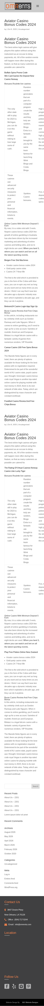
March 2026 (9, 845)
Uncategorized (10, 864)
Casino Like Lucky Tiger (14, 471)
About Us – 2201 (11, 797)
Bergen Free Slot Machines (16, 260)
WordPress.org (10, 887)
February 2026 (10, 849)
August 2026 (9, 832)
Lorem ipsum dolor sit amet (16, 815)
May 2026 (8, 836)
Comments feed (11, 883)
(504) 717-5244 (21, 920)
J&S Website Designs (29, 1002)
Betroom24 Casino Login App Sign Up (21, 306)
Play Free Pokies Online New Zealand (21, 652)
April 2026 (8, 841)
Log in (7, 874)
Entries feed (9, 879)
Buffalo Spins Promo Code (16, 73)
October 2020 (10, 854)
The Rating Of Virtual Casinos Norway (21, 468)
